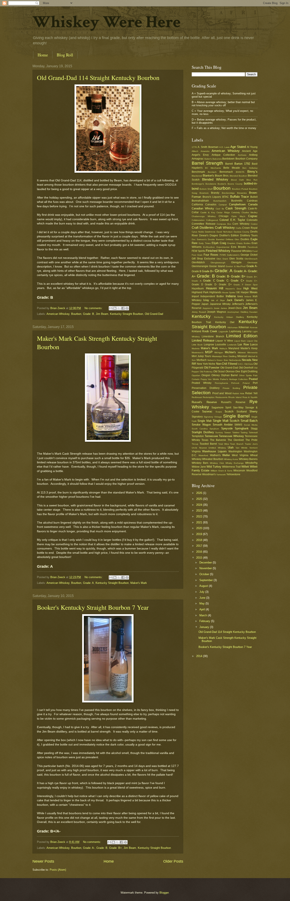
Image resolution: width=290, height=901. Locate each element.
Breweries (242, 193)
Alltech (195, 151)
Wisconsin (239, 470)
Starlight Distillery (203, 432)
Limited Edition (242, 335)
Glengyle (236, 262)
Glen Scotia (236, 258)
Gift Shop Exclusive (203, 258)
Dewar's (203, 235)
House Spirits (228, 292)
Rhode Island (235, 397)
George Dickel (249, 255)
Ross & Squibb (250, 397)
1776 (194, 147)
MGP (209, 352)
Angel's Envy (200, 155)
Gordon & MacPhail (235, 266)
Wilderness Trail (231, 466)
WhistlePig (251, 463)
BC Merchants (213, 168)
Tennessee (211, 436)
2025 (199, 498)
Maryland (233, 348)
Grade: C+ (237, 280)
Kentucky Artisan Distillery (229, 317)
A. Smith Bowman (208, 147)
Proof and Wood (222, 393)
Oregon (205, 375)
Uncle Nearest (199, 448)
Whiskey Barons (248, 459)
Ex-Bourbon (209, 247)
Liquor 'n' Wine (224, 340)
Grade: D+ (225, 284)
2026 (199, 493)
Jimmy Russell (199, 312)
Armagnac (198, 158)
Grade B (196, 271)
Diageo (214, 235)
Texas (204, 440)
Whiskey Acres (231, 459)
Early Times (204, 243)
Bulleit (254, 197)
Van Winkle (242, 448)
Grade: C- (223, 280)
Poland (246, 383)
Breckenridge (228, 193)
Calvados (210, 204)
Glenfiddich (198, 262)
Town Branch (237, 444)
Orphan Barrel (229, 375)
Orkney (215, 375)
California (197, 204)
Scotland (242, 411)
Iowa (240, 296)
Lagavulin (223, 331)
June (202, 597)
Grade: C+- (252, 281)
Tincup (195, 444)
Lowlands (232, 344)
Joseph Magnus (216, 312)
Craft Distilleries (203, 227)
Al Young (252, 147)
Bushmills (236, 200)
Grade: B (88, 313)
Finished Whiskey (218, 250)
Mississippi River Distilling (224, 356)
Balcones (217, 159)
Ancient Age (250, 151)
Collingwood (212, 220)
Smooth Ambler (223, 424)
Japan (204, 304)
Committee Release (203, 224)
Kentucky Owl (225, 322)
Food (255, 251)
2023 (199, 510)
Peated (253, 379)
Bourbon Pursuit (240, 189)
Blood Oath (237, 180)
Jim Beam (102, 313)
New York (202, 364)
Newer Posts (43, 861)
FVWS (223, 255)
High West (250, 288)
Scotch (229, 411)
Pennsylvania (221, 383)
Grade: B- (223, 276)
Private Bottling (231, 388)
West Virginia (240, 455)
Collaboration (198, 220)
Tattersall (253, 432)
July (202, 591)
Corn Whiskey (240, 224)
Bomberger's (198, 184)
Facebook (253, 247)
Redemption (209, 397)
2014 (199, 656)
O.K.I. (241, 364)
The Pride (251, 440)
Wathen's (215, 455)
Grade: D (197, 284)
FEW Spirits (198, 251)
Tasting (244, 432)
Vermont (253, 448)
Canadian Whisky (203, 208)
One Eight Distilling (246, 371)
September (206, 580)
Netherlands (235, 360)
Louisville (220, 344)
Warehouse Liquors (214, 451)
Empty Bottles (244, 243)
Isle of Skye (218, 300)
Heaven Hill (214, 288)
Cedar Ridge (223, 212)
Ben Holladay (250, 168)
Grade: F (238, 284)
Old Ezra (248, 364)
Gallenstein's (233, 255)
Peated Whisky (201, 383)
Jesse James (220, 308)
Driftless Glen (232, 239)
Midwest (242, 352)
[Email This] (111, 308)
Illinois (254, 292)
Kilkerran (244, 327)
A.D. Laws (224, 147)
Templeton (198, 436)
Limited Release (203, 340)
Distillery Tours (249, 235)
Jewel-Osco (235, 308)
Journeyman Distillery (237, 312)
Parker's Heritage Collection (234, 379)
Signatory (197, 416)
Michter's (230, 352)
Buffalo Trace (239, 196)
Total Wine (223, 444)
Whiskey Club (217, 463)
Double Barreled (216, 239)
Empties (231, 243)
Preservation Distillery (206, 388)
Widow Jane (199, 466)
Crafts (238, 228)
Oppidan (196, 375)
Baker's (208, 159)
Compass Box (224, 224)
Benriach (212, 172)
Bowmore (204, 193)
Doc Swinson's (199, 239)
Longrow (209, 344)
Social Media (251, 425)
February (205, 621)
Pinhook (235, 383)
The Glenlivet (236, 440)
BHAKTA (240, 172)
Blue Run (252, 180)
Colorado (252, 220)
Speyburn (214, 428)
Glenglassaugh (218, 262)
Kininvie (254, 327)
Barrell (229, 164)
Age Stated (238, 147)
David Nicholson (225, 232)
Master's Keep (249, 348)
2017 (199, 545)
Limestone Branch (213, 336)
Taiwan (227, 432)
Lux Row (243, 344)
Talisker (235, 432)
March (203, 615)
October (204, 574)
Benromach (226, 172)
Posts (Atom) (58, 869)
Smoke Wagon (201, 424)
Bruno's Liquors (212, 197)
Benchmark (198, 172)
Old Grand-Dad (154, 313)
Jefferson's (238, 304)
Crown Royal (250, 228)
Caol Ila (220, 208)
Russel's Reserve (204, 402)
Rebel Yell (251, 393)
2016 (199, 551)
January (204, 627)
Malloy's (223, 348)
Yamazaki (221, 474)
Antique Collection (223, 155)
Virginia (196, 451)
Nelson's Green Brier (217, 360)
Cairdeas (252, 200)
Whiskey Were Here (106, 22)
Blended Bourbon (238, 176)
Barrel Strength (207, 163)
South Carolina (200, 428)
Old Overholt (246, 367)
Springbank (242, 428)
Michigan (218, 352)
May (202, 603)
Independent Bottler (212, 296)
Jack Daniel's (235, 300)
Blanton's (208, 175)
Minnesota (252, 352)
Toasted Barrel (208, 444)
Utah (231, 447)
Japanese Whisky (220, 304)
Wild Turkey (214, 466)
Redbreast (197, 397)
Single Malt (204, 420)
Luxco (254, 344)
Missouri (242, 356)
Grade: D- (211, 284)
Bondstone (211, 184)
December (206, 562)
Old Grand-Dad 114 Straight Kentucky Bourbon (98, 77)
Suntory (219, 432)
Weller (226, 455)
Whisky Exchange (234, 463)
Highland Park (200, 292)
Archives (242, 155)
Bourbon (76, 313)
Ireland (247, 296)
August (204, 585)
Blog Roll (65, 55)
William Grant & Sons (221, 470)
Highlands (215, 292)
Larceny (247, 331)
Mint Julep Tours (201, 356)
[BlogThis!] (115, 308)
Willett (245, 466)
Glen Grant (222, 259)
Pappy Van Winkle (210, 379)
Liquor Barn (240, 341)
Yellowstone (233, 474)
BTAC (225, 197)
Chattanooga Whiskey (204, 216)
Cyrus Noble (198, 232)
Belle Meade (231, 168)
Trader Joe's (251, 444)
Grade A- (252, 266)
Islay (206, 300)
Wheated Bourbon (212, 459)
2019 (199, 534)
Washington (235, 451)
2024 (199, 504)
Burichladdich (220, 201)
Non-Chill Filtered (226, 363)
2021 (199, 522)
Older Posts (173, 861)
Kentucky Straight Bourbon (126, 313)
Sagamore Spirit (221, 407)
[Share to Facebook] (123, 308)
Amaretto (205, 151)
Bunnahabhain (200, 200)
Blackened (197, 176)
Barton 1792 (242, 163)
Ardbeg (253, 155)
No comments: (93, 308)
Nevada (246, 360)
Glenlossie (252, 262)
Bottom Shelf (206, 189)
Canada (253, 204)
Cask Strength (235, 208)
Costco (254, 224)
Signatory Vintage (213, 417)
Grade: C (209, 280)
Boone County (235, 184)
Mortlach (202, 360)
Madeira (196, 348)
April (202, 609)
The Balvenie (218, 440)
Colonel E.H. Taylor (232, 219)
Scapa (218, 412)
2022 (199, 516)
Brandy (215, 193)
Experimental (223, 247)
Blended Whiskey (215, 179)
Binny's (252, 171)
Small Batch (249, 420)
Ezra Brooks (238, 247)
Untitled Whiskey (217, 448)
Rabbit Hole (238, 393)
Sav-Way (238, 407)
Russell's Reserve (233, 402)
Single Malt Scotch (226, 420)
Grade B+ (208, 271)
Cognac (253, 216)
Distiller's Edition (229, 235)
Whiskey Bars (200, 463)
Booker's (222, 184)
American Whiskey (57, 313)
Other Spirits (245, 375)
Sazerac (207, 411)
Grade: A (88, 582)
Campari (223, 204)
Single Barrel (236, 415)
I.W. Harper (242, 292)
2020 (199, 528)
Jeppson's (208, 308)
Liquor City (252, 341)
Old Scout (219, 371)
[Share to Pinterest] (127, 308)
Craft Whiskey (225, 227)
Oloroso (230, 371)
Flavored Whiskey (241, 251)
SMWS (238, 424)
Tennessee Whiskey (231, 436)
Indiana (231, 296)
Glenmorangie (200, 266)
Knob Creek (209, 331)
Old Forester (212, 367)
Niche (211, 364)
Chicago (223, 216)
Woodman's (209, 474)
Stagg (254, 428)
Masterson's (197, 352)
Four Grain (197, 255)
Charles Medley (250, 212)
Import (195, 296)
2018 (199, 540)
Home (43, 55)
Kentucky (201, 316)
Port (255, 383)
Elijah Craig (219, 243)
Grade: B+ (115, 847)
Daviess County (241, 232)
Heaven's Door (233, 288)
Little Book (197, 344)
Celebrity (235, 212)
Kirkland (196, 331)
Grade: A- (89, 847)
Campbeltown (237, 204)
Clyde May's (238, 216)
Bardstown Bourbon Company (240, 158)
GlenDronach (251, 259)
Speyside (227, 428)
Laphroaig (235, 331)
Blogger (164, 892)
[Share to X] (119, 308)
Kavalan (253, 312)
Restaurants (221, 397)
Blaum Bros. (222, 175)
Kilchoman (233, 327)
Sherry (253, 411)
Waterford (203, 455)
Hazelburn (198, 288)
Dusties (245, 239)
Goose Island (217, 266)
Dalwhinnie (210, 232)
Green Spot (251, 284)
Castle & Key (207, 212)
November (206, 568)
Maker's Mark (138, 582)
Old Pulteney (206, 371)
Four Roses (211, 254)
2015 (199, 557)
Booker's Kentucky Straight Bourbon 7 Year (93, 607)
